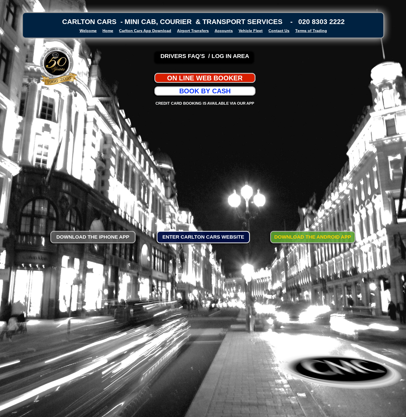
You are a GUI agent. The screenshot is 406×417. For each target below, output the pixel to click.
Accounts (224, 30)
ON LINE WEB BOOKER (204, 78)
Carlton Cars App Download (145, 30)
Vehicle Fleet (251, 30)
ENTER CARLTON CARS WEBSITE (203, 237)
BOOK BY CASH (205, 91)
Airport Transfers (193, 30)
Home (107, 30)
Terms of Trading (311, 30)
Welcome (88, 30)
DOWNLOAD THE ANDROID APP (312, 237)
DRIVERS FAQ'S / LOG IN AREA (204, 56)
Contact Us (278, 30)
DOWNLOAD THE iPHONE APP (92, 237)
